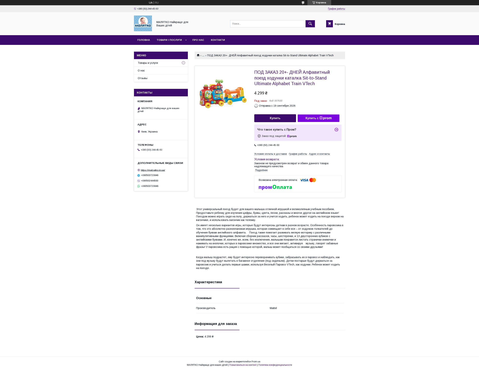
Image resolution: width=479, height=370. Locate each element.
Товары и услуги (148, 62)
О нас (141, 70)
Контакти (218, 40)
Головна (143, 40)
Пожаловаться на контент (243, 365)
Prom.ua (255, 361)
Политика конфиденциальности (275, 365)
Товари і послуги (169, 40)
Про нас (198, 40)
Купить (275, 118)
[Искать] (310, 23)
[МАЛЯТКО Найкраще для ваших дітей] (143, 30)
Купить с (312, 118)
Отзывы (142, 78)
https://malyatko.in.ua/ (153, 170)
